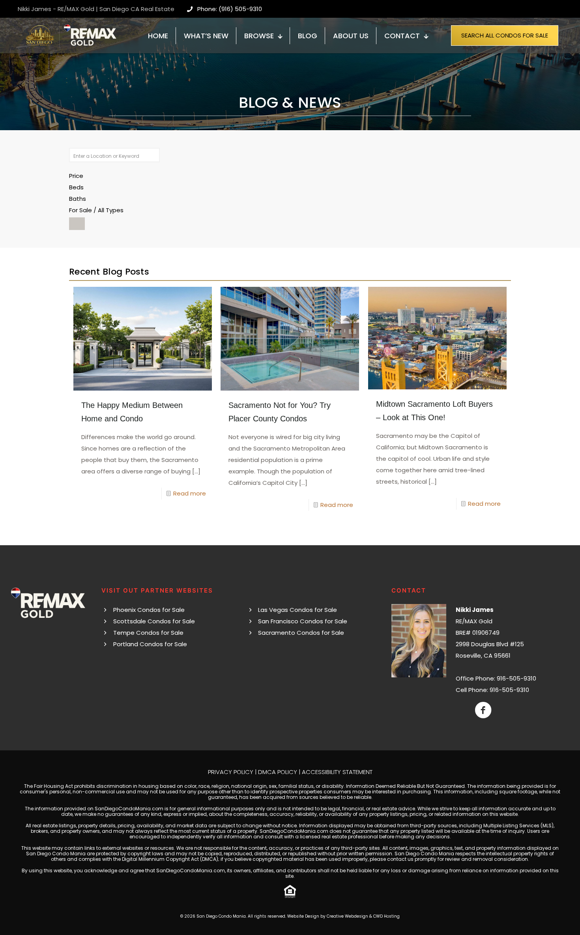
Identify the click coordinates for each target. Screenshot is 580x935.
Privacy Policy (230, 772)
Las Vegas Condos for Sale (297, 610)
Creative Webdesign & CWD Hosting (363, 916)
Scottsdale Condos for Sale (154, 621)
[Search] (77, 223)
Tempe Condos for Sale (148, 632)
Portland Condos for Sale (150, 644)
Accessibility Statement (337, 772)
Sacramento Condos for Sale (301, 632)
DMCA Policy (277, 772)
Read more (189, 493)
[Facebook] (483, 710)
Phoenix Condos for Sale (149, 610)
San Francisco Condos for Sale (302, 621)
